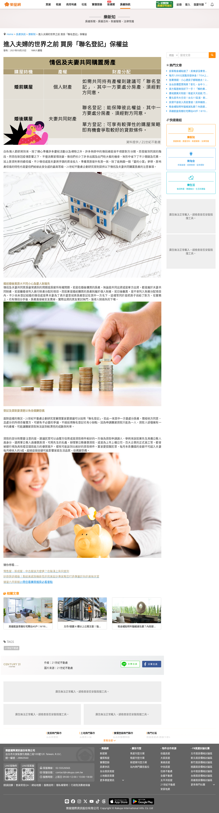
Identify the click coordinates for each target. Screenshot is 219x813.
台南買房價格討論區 (201, 775)
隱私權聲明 (62, 785)
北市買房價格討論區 (201, 753)
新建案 (103, 753)
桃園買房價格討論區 (201, 766)
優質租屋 (105, 757)
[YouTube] (91, 801)
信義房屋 (165, 753)
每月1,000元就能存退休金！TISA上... (188, 75)
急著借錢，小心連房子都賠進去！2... (188, 79)
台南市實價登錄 (121, 742)
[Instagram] (79, 801)
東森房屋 (165, 762)
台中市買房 (52, 737)
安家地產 (165, 789)
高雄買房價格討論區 (201, 780)
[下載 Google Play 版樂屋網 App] (142, 801)
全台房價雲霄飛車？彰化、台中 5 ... (188, 84)
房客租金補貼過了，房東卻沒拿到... (188, 71)
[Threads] (104, 801)
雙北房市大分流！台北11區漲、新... (188, 97)
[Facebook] (73, 801)
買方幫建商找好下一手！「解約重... (188, 88)
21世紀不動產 (11, 648)
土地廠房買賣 (107, 775)
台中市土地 (86, 742)
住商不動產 (166, 771)
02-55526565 (63, 768)
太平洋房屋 (166, 780)
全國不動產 (166, 775)
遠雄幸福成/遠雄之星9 (158, 737)
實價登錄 (105, 762)
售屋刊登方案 (137, 753)
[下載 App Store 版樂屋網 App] (119, 801)
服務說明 (48, 785)
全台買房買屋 (107, 771)
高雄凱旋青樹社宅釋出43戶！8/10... (188, 111)
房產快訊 (21, 34)
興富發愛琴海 (153, 742)
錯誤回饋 (8, 785)
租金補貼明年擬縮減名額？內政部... (188, 106)
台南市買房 (52, 742)
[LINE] (67, 801)
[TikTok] (98, 801)
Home (10, 34)
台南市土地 (86, 737)
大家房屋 (165, 757)
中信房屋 (165, 766)
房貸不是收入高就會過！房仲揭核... (188, 102)
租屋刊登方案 (137, 757)
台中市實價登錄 (121, 737)
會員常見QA (22, 785)
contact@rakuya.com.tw (69, 772)
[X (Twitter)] (85, 801)
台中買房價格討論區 (201, 771)
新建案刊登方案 (138, 762)
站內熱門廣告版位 (139, 766)
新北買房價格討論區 (201, 757)
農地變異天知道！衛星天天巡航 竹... (188, 93)
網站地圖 (36, 785)
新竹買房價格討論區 (201, 762)
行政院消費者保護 (80, 785)
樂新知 (32, 34)
